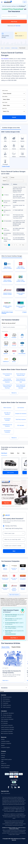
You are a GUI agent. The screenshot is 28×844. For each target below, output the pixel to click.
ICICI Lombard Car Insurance (23, 579)
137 (20, 244)
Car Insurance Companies (7, 431)
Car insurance (5, 58)
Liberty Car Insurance (23, 589)
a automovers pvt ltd (7, 201)
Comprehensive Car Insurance (7, 425)
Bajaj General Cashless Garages (7, 267)
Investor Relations (5, 767)
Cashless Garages (6, 166)
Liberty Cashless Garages (21, 294)
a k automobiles (7, 221)
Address (15, 184)
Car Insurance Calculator (7, 419)
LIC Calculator (4, 723)
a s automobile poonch (7, 234)
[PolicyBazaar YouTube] (18, 787)
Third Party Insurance (21, 419)
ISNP (2, 761)
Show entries (8, 177)
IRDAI (2, 793)
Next (23, 244)
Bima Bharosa (7, 793)
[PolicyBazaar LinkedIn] (15, 787)
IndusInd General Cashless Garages (7, 294)
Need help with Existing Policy (14, 528)
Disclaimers (4, 687)
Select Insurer (5, 90)
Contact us (3, 763)
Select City (4, 108)
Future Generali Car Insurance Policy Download (7, 386)
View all (13, 392)
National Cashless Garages (20, 307)
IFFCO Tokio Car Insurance (5, 589)
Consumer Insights (5, 747)
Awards (3, 745)
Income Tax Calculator (6, 717)
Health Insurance (7, 705)
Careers (3, 757)
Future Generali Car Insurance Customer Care (20, 380)
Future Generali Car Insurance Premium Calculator (20, 386)
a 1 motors (6, 194)
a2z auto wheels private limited (7, 239)
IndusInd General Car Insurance (14, 589)
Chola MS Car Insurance (14, 569)
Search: (4, 180)
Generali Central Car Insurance (5, 579)
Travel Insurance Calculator (7, 729)
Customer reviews (5, 741)
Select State (4, 102)
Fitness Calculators (7, 715)
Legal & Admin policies (6, 759)
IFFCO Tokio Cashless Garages (20, 281)
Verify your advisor (5, 765)
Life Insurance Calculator (7, 725)
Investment (5, 703)
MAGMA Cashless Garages (7, 307)
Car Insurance (20, 407)
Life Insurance (6, 699)
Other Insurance (6, 707)
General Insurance (7, 697)
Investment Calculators (8, 713)
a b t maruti (6, 215)
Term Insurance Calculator (7, 719)
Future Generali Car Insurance (7, 374)
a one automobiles (6, 229)
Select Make (4, 96)
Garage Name (5, 184)
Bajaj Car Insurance (5, 569)
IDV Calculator (20, 425)
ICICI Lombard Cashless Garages (7, 281)
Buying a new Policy (11, 526)
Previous (6, 244)
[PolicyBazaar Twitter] (12, 787)
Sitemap (3, 755)
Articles (3, 739)
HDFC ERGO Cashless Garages (20, 267)
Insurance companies (6, 743)
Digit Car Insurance (23, 569)
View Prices (14, 21)
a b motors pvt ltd (7, 206)
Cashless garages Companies (7, 313)
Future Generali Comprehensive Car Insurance (7, 380)
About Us (3, 753)
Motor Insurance (7, 407)
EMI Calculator (4, 721)
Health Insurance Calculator (7, 727)
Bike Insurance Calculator (7, 733)
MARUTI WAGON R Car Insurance (10, 469)
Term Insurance (6, 701)
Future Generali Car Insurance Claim (20, 374)
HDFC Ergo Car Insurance (14, 579)
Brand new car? (14, 25)
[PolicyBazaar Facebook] (8, 787)
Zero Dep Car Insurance (7, 413)
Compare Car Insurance (20, 413)
